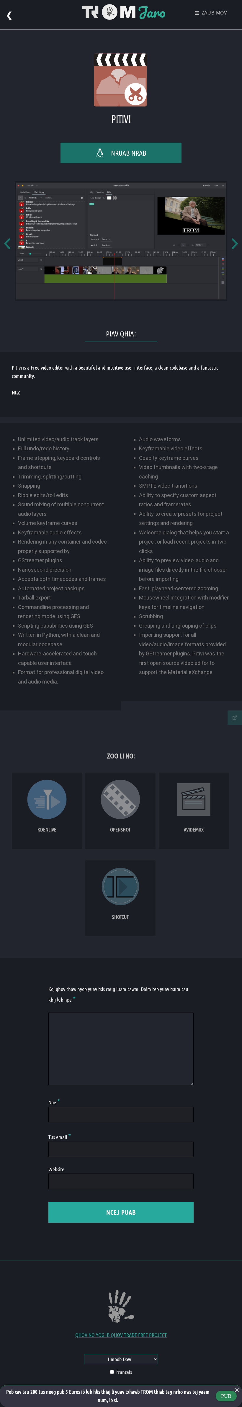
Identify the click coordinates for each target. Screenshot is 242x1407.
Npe (54, 1102)
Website (56, 1169)
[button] (7, 243)
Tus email (59, 1137)
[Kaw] (237, 1390)
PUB (226, 1396)
